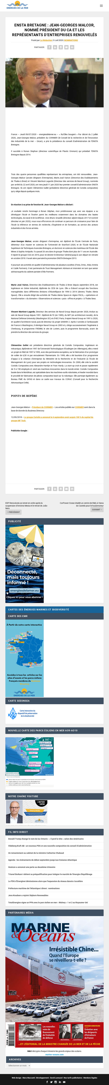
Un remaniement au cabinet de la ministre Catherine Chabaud (36, 853)
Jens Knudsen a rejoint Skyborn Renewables (28, 895)
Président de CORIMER (42, 407)
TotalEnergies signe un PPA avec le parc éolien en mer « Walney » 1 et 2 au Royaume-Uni (48, 902)
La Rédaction (46, 40)
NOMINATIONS (71, 40)
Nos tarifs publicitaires (73, 1078)
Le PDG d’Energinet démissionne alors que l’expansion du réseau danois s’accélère (45, 881)
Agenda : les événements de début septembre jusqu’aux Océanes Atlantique (42, 860)
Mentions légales (90, 1078)
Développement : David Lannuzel (49, 1078)
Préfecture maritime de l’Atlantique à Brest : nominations (34, 888)
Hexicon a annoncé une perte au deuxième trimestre (31, 867)
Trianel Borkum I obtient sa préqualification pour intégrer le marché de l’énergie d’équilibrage (50, 874)
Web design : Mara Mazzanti (23, 1078)
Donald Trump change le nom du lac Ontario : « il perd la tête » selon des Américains (46, 839)
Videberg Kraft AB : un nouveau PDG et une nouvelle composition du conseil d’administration (50, 846)
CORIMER (79, 407)
